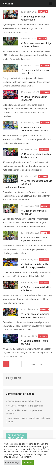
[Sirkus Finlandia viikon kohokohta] (10, 94)
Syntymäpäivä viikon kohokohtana (33, 18)
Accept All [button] (28, 462)
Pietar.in (8, 3)
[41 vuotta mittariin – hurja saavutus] (10, 338)
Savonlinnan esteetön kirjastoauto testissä (34, 239)
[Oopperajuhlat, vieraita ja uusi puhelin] (10, 68)
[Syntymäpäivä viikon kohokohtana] (10, 14)
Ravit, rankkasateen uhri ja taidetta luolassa (36, 45)
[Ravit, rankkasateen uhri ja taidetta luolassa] (10, 41)
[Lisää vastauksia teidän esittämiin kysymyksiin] (10, 262)
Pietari (42, 12)
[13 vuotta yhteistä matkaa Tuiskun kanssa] (10, 152)
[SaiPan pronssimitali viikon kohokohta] (10, 285)
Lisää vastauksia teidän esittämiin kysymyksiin (35, 266)
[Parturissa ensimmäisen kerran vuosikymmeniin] (10, 312)
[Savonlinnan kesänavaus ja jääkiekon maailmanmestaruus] (10, 179)
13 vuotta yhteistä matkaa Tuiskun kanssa (36, 156)
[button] (50, 3)
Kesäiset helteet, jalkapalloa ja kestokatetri (34, 129)
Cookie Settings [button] (12, 462)
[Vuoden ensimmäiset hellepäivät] (10, 208)
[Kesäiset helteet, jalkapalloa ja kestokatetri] (10, 125)
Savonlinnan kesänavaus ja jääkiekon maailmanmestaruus (27, 183)
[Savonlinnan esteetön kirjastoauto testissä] (10, 235)
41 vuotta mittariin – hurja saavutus (25, 405)
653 (33, 364)
